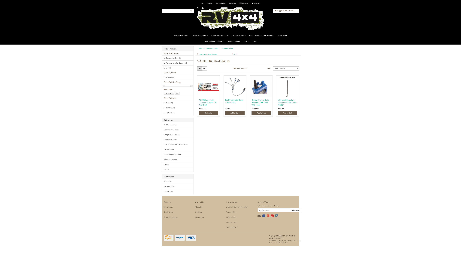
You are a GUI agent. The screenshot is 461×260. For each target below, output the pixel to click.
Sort (269, 68)
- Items (285, 11)
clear (177, 93)
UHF (168, 68)
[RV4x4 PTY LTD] (230, 18)
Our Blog (198, 212)
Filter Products (170, 49)
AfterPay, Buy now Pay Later (237, 207)
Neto (286, 243)
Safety (246, 41)
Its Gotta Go (282, 35)
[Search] (191, 11)
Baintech (170, 108)
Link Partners (244, 3)
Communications (173, 58)
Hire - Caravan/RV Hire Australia (261, 35)
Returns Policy (169, 186)
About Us (209, 3)
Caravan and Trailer (199, 35)
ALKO (169, 103)
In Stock (170, 77)
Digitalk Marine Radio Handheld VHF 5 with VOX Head (260, 102)
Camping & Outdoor (219, 35)
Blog (202, 3)
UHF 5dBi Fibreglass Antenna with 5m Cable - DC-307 (287, 102)
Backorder (208, 113)
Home (201, 48)
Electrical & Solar (238, 35)
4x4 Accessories (180, 35)
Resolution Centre (171, 217)
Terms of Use (231, 212)
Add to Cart (234, 113)
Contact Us (232, 3)
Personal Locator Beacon (176, 63)
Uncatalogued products (213, 41)
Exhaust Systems (233, 41)
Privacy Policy (231, 217)
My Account (168, 207)
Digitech (170, 113)
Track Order (168, 212)
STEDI (254, 41)
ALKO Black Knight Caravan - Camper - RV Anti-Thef (208, 102)
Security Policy (231, 227)
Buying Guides (220, 3)
